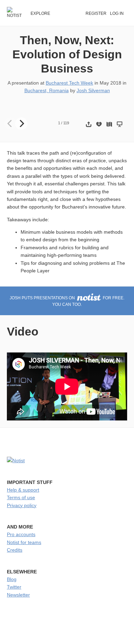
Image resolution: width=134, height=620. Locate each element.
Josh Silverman (93, 90)
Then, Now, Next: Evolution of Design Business (67, 54)
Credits (14, 550)
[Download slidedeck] (99, 124)
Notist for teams (24, 542)
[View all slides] (109, 124)
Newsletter (18, 595)
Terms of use (21, 497)
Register (96, 13)
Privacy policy (21, 505)
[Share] (88, 124)
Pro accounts (21, 534)
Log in (117, 13)
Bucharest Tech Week (69, 83)
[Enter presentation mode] (119, 124)
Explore (40, 13)
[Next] (21, 123)
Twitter (14, 587)
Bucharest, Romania (46, 90)
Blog (11, 579)
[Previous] (10, 123)
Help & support (23, 490)
